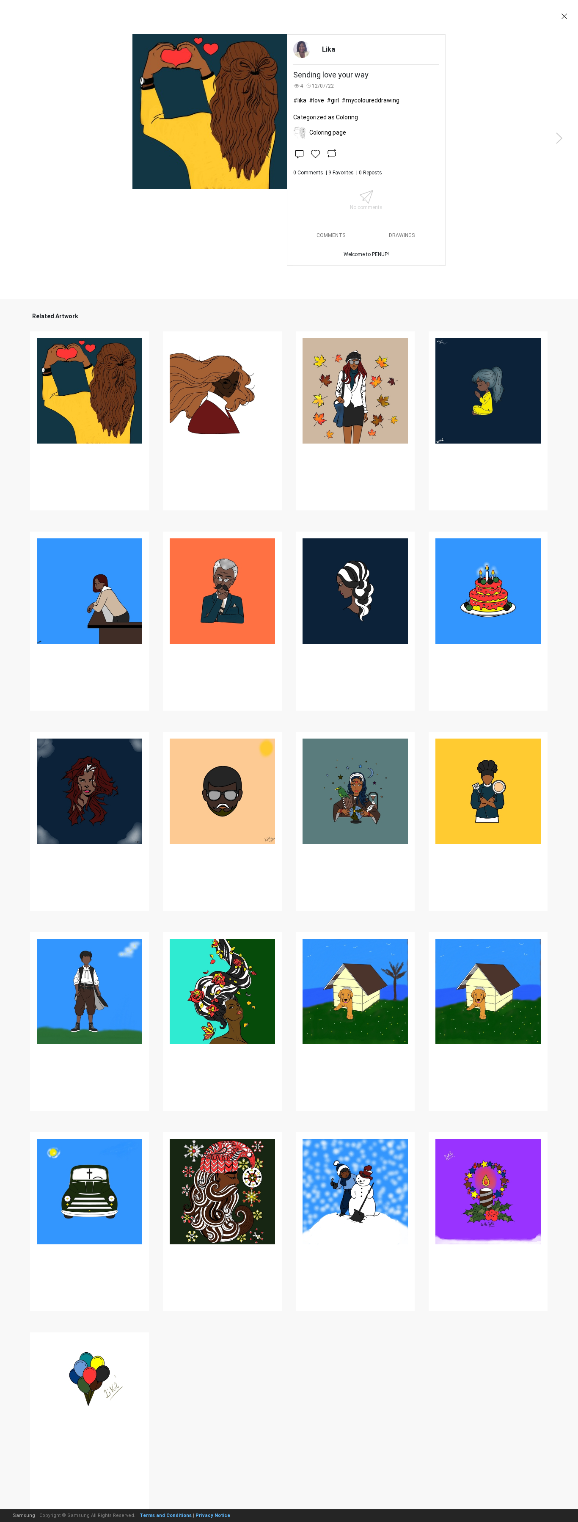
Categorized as (325, 117)
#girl (333, 100)
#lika (299, 100)
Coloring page (327, 132)
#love (316, 100)
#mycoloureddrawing (370, 100)
